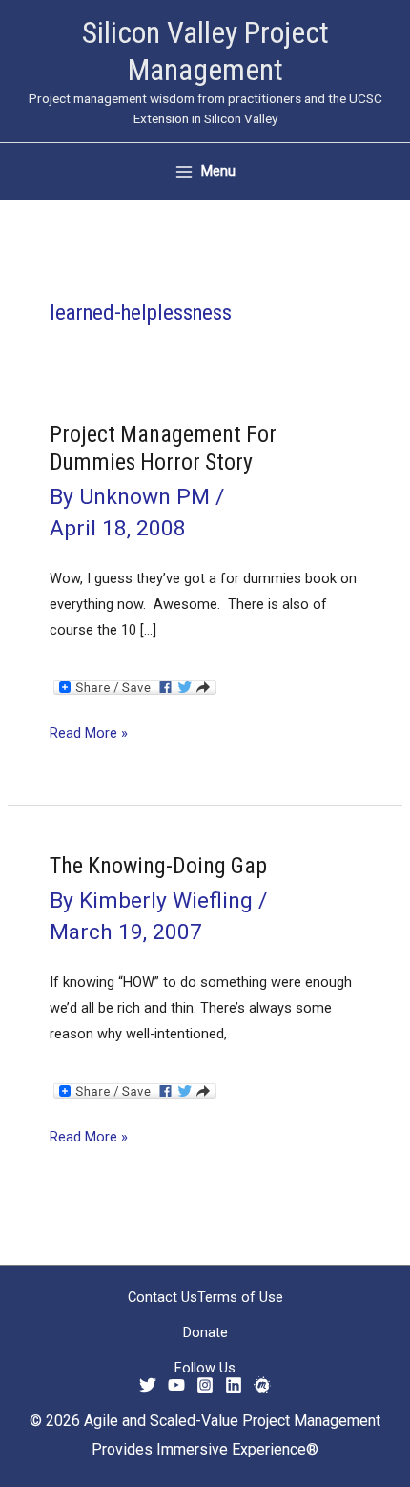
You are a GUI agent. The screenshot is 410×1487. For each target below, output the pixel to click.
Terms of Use (240, 1297)
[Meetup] (262, 1384)
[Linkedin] (233, 1384)
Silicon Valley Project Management (205, 51)
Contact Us (162, 1297)
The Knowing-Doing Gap (158, 865)
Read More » (89, 734)
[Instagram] (205, 1384)
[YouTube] (176, 1384)
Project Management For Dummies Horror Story (163, 448)
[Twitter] (147, 1384)
